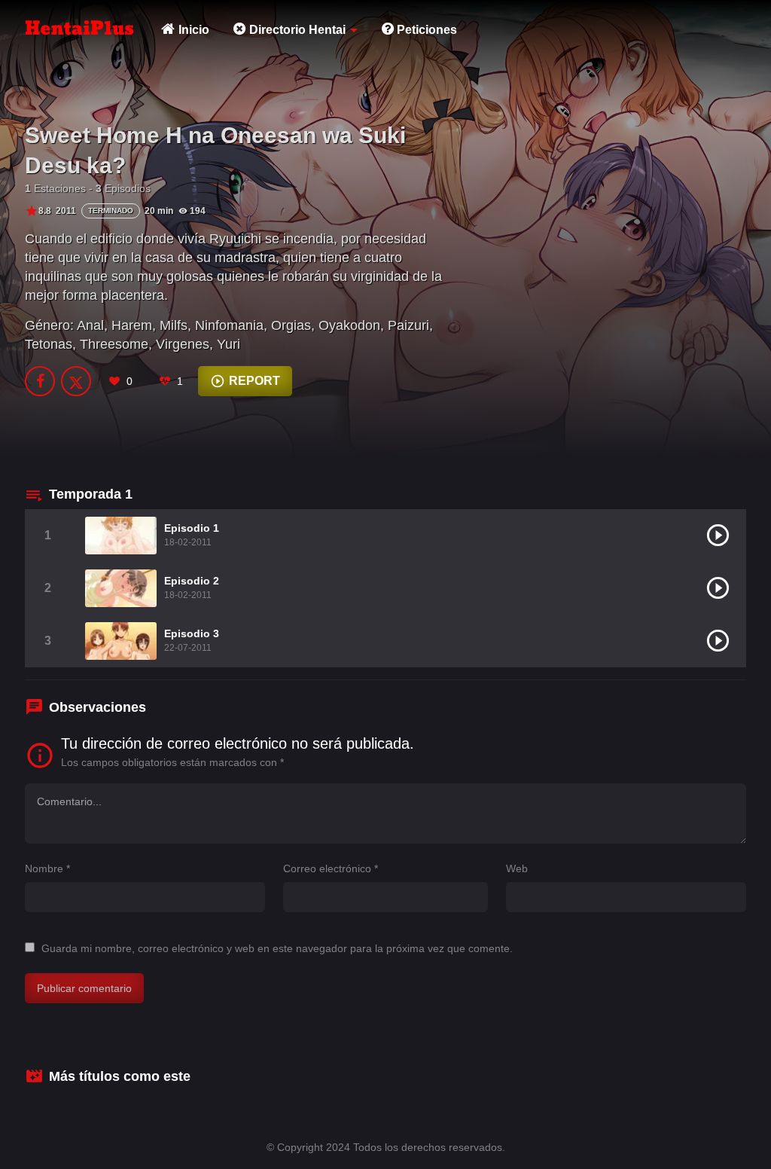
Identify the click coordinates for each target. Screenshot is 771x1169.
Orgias (291, 325)
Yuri (228, 344)
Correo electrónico (330, 868)
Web (517, 868)
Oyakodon (349, 325)
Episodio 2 (191, 581)
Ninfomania (229, 325)
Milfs (173, 325)
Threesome (114, 344)
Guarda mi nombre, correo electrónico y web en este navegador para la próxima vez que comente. (277, 948)
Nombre (47, 868)
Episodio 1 (191, 528)
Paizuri (408, 325)
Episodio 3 (191, 633)
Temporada (91, 494)
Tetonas (48, 344)
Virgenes (182, 344)
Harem (131, 325)
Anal (90, 325)
